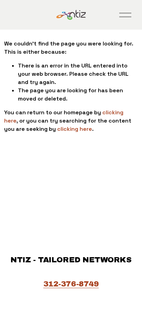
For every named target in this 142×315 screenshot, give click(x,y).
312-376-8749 (71, 284)
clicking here (74, 129)
